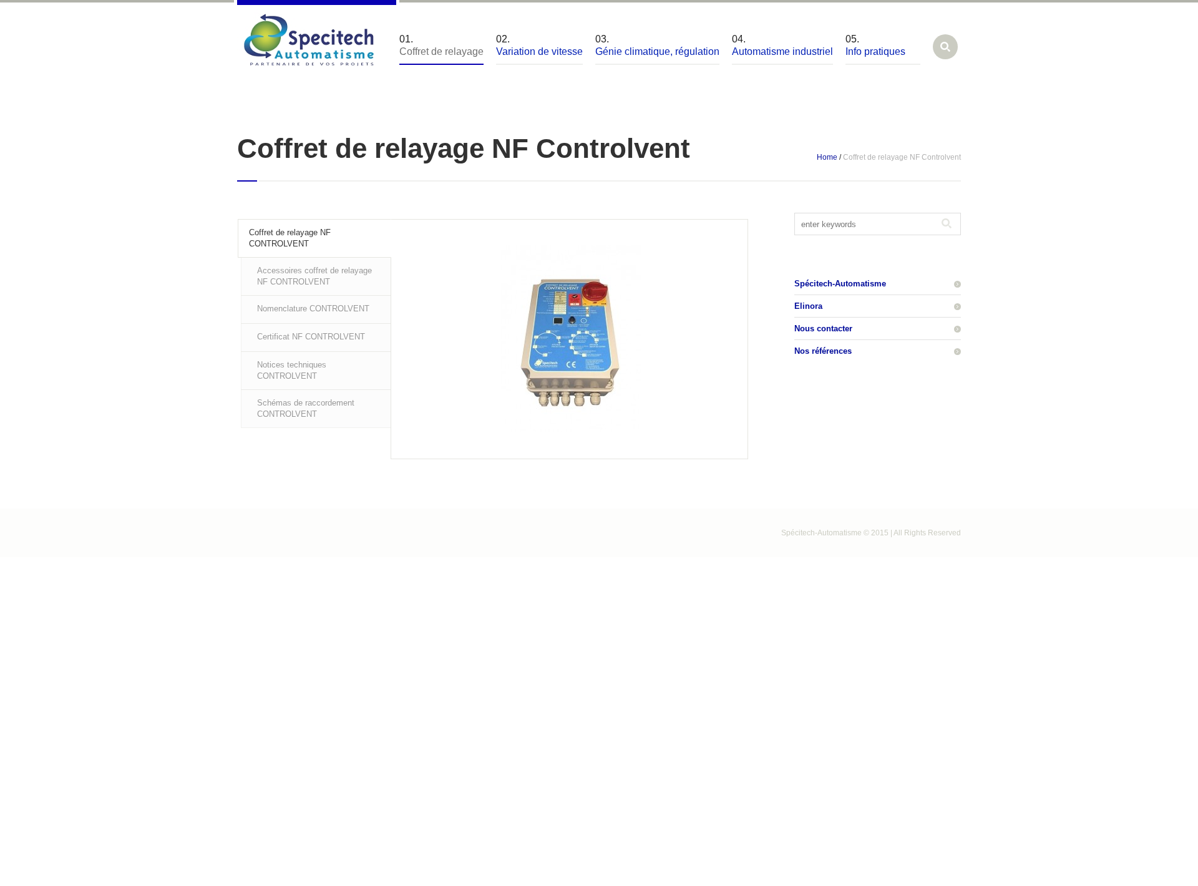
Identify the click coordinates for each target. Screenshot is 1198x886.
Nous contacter (823, 328)
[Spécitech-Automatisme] (309, 42)
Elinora (808, 306)
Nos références (823, 351)
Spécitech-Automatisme (840, 283)
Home (827, 157)
